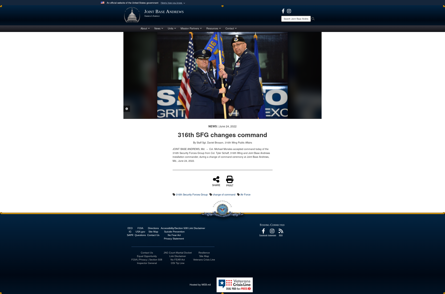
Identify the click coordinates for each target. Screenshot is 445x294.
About (144, 28)
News (157, 28)
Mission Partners (190, 28)
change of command (224, 194)
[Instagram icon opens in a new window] (289, 10)
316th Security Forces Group (192, 194)
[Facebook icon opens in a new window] (283, 10)
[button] (173, 3)
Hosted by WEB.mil (200, 284)
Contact (229, 28)
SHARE (216, 184)
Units (170, 28)
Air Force (245, 194)
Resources (212, 28)
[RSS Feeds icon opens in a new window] (280, 232)
